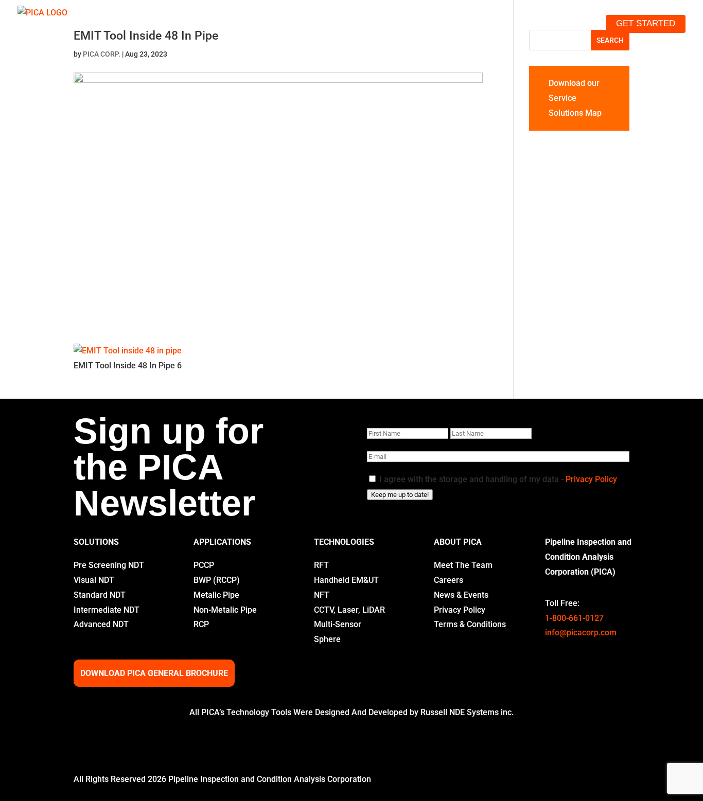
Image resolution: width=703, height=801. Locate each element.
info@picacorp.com (581, 632)
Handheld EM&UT (346, 580)
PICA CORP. (101, 54)
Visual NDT (94, 580)
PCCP (204, 565)
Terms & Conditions (470, 624)
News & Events (461, 595)
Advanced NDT (101, 624)
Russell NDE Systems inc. (467, 712)
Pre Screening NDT (109, 565)
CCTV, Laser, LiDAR (349, 610)
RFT (321, 565)
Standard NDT (100, 595)
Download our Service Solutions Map (575, 98)
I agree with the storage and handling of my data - (498, 479)
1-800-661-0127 (574, 618)
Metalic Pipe (216, 595)
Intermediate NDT (106, 610)
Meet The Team (463, 565)
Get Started (645, 23)
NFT (321, 595)
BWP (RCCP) (217, 580)
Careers (448, 580)
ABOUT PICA (458, 542)
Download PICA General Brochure (154, 673)
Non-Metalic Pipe (225, 610)
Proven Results (460, 23)
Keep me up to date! (400, 495)
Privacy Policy (591, 479)
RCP (201, 624)
